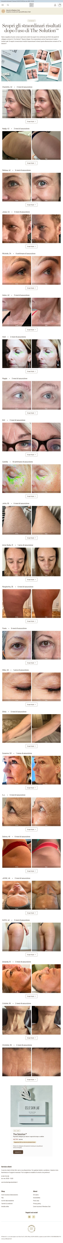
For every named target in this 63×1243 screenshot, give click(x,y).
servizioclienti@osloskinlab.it (9, 1182)
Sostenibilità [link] (36, 1198)
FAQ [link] (2, 1198)
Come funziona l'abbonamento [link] (9, 1195)
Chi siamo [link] (36, 1195)
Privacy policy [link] (37, 1203)
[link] (31, 5)
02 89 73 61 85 (20, 1)
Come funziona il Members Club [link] (41, 1206)
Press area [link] (36, 1200)
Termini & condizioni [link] (7, 1203)
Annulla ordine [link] (5, 1206)
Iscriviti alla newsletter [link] (7, 1200)
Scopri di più (30, 121)
